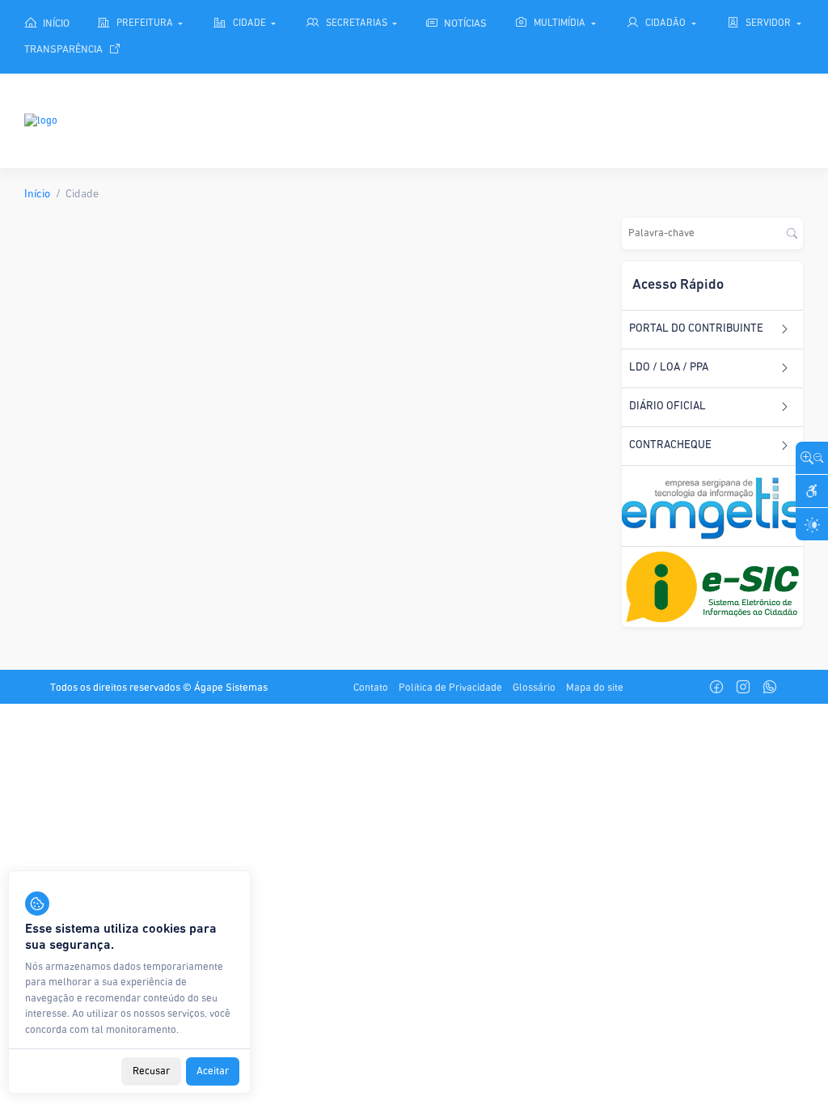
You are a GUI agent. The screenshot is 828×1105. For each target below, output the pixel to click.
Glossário (534, 688)
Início (37, 194)
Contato (370, 688)
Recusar (151, 1071)
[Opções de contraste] (812, 524)
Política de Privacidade (450, 688)
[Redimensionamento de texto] (812, 458)
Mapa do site (594, 688)
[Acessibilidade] (812, 491)
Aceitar (212, 1071)
